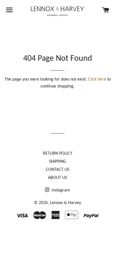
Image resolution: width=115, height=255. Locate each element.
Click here (97, 79)
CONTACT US (57, 169)
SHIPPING (57, 161)
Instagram (60, 190)
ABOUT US (57, 178)
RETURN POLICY (57, 153)
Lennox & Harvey (65, 203)
